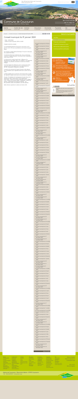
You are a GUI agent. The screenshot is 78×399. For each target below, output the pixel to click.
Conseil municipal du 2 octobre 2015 (43, 269)
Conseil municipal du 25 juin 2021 (42, 143)
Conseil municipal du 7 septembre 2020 (41, 163)
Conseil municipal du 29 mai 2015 (42, 274)
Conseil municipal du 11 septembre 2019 (41, 182)
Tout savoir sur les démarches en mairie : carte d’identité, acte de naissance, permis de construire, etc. (65, 74)
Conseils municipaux (13, 33)
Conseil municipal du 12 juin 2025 (42, 61)
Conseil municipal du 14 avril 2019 (42, 190)
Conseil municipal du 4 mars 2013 (42, 315)
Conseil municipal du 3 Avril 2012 (42, 337)
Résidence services (23, 362)
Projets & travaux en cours (60, 44)
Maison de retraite (23, 361)
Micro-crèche (31, 359)
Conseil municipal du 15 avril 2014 (42, 299)
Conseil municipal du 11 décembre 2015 (41, 264)
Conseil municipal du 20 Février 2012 (43, 340)
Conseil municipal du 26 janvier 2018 (43, 215)
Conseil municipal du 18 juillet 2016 (42, 247)
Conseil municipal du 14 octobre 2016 (43, 242)
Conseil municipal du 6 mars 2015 (42, 281)
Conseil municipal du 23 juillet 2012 (42, 330)
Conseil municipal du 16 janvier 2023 (43, 108)
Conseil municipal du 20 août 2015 (42, 271)
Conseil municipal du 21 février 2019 (43, 192)
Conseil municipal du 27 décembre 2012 (41, 320)
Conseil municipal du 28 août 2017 (42, 224)
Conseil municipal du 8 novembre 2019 (41, 180)
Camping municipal (49, 360)
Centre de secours (15, 368)
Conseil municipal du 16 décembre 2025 (41, 51)
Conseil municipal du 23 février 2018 (43, 212)
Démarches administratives (61, 46)
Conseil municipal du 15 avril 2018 (42, 207)
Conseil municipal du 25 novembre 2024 (41, 71)
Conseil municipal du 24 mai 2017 (42, 229)
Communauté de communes (61, 49)
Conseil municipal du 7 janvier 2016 (42, 259)
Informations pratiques (62, 65)
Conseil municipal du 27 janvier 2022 (43, 128)
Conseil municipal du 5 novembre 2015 (41, 266)
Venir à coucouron (70, 359)
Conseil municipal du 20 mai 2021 (42, 145)
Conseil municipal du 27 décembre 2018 (41, 195)
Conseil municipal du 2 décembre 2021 (41, 133)
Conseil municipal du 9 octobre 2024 (43, 76)
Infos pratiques (71, 357)
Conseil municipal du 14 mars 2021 (42, 148)
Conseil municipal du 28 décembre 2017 (41, 217)
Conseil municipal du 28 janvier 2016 (43, 257)
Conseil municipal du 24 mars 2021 (42, 150)
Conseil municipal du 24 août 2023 (42, 93)
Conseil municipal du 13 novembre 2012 (41, 322)
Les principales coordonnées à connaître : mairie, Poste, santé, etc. (64, 68)
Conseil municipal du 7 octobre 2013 (43, 308)
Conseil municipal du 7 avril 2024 (42, 84)
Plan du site (72, 364)
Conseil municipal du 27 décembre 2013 (41, 304)
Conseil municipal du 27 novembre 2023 (41, 89)
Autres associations (58, 364)
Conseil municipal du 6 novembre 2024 (41, 74)
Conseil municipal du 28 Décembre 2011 (41, 344)
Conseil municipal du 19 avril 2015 (42, 276)
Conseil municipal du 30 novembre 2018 (41, 197)
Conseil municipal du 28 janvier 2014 (43, 301)
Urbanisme (14, 359)
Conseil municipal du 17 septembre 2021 (41, 138)
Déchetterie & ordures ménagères (15, 363)
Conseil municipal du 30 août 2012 (42, 327)
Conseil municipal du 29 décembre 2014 (41, 286)
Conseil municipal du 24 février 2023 (43, 106)
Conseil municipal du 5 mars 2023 (42, 103)
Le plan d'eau (48, 364)
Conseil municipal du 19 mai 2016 (42, 249)
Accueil (5, 33)
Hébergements (49, 359)
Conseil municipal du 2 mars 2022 (42, 126)
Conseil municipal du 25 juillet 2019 (42, 185)
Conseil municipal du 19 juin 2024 (42, 81)
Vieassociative (57, 358)
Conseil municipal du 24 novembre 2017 (41, 219)
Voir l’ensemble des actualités (68, 95)
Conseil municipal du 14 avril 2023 (42, 101)
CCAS (21, 359)
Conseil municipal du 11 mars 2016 (42, 254)
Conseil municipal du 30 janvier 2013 (43, 317)
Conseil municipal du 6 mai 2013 (43, 310)
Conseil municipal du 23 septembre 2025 (41, 56)
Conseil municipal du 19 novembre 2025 (41, 54)
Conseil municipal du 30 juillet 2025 (42, 59)
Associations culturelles (57, 362)
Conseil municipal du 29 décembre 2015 (41, 261)
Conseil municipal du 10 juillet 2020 (42, 165)
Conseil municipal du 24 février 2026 (43, 44)
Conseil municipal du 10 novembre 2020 (41, 158)
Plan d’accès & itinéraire (61, 80)
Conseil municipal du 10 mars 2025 (42, 66)
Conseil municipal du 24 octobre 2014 (43, 289)
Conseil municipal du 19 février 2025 (43, 69)
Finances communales (59, 42)
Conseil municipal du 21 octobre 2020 (43, 160)
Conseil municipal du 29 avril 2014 (42, 296)
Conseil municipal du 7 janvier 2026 (42, 49)
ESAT (21, 364)
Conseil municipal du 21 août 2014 (42, 291)
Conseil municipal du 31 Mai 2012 (42, 335)
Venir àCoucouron (59, 78)
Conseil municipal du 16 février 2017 (43, 234)
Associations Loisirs (58, 363)
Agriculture (40, 365)
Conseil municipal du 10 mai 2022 (42, 121)
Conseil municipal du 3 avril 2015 (42, 279)
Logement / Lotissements (14, 361)
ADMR (21, 360)
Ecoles (30, 360)
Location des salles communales (15, 367)
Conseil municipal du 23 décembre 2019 (41, 177)
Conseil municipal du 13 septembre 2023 (41, 91)
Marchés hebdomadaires (40, 364)
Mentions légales (71, 366)
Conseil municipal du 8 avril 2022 (42, 123)
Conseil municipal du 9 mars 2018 (42, 210)
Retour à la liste (46, 351)
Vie (68, 28)
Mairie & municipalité (6, 358)
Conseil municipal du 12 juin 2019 (42, 187)
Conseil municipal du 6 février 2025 (42, 47)
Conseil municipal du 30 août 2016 (42, 244)
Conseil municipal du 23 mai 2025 (42, 64)
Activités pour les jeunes (32, 363)
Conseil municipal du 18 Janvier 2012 (43, 342)
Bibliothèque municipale (31, 365)
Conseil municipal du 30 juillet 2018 (42, 202)
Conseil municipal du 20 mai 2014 (42, 294)
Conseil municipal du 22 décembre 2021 (41, 131)
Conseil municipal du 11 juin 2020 (42, 170)
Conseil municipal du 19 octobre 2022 (43, 113)
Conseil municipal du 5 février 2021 (42, 153)
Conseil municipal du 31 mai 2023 (42, 98)
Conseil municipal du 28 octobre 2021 (43, 135)
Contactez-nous (71, 360)
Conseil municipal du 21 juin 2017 (42, 227)
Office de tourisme (49, 367)
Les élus (55, 37)
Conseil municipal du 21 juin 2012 (42, 332)
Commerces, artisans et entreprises (40, 360)
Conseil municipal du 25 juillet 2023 (42, 96)
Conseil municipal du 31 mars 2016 (42, 252)
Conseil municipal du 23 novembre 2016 (41, 239)
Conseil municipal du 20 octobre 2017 (43, 222)
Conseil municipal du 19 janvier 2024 (43, 86)
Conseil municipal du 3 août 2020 (42, 140)
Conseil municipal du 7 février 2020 (42, 175)
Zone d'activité (40, 362)
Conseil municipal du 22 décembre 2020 (41, 155)
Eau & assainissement (14, 365)
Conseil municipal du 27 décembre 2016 (41, 237)
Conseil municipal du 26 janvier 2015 (43, 284)
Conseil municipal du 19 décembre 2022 (41, 111)
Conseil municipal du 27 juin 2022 (42, 118)
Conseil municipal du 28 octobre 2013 (43, 306)
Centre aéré (31, 361)
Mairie (7, 28)
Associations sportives (57, 360)
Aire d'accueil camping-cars (48, 362)
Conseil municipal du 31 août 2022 (42, 116)
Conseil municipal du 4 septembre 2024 (41, 79)
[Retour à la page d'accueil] (11, 3)
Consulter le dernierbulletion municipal (61, 63)
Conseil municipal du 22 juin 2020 (42, 168)
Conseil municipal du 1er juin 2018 (42, 205)
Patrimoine (48, 366)
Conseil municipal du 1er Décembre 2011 (41, 347)
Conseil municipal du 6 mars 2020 (42, 173)
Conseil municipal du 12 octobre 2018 (43, 200)
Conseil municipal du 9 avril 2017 (42, 232)
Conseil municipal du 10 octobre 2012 (43, 325)
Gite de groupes (49, 363)
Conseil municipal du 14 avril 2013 (42, 312)
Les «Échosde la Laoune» (59, 60)
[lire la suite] (71, 93)
